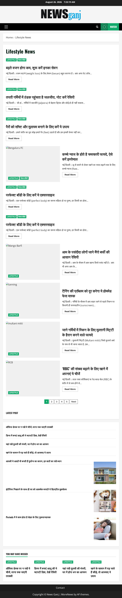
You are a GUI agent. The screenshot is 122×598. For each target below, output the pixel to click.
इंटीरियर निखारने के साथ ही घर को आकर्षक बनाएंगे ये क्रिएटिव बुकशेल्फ (36, 489)
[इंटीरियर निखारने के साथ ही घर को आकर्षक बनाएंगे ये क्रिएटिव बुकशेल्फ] (105, 501)
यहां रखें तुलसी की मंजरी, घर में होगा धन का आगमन (27, 444)
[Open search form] (97, 27)
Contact (60, 587)
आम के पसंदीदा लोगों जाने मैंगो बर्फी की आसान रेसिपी (33, 262)
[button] (6, 27)
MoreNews (67, 594)
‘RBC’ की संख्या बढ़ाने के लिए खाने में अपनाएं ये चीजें (33, 379)
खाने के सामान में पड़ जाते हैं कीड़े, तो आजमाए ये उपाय (28, 452)
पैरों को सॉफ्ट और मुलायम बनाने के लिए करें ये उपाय (37, 126)
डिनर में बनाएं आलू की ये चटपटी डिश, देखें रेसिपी (26, 435)
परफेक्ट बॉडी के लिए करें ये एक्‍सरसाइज (30, 194)
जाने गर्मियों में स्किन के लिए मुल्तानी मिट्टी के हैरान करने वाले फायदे (33, 340)
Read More (15, 80)
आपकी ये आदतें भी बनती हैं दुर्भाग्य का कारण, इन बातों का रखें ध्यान (33, 461)
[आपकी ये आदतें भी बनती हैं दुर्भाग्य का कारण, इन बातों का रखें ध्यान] (105, 473)
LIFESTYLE (11, 60)
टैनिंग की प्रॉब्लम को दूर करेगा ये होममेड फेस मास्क (33, 301)
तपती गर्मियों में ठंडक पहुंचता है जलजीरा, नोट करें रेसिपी (40, 97)
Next (73, 401)
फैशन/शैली (21, 60)
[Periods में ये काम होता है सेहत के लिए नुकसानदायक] (105, 529)
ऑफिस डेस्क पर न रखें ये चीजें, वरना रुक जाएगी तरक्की (29, 427)
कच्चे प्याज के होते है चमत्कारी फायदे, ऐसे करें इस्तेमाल (33, 164)
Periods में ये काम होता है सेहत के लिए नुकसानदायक (28, 517)
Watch (113, 27)
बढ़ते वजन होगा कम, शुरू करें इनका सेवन (32, 67)
